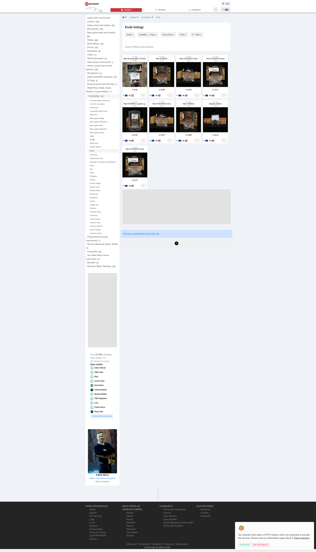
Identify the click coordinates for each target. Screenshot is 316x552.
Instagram (205, 516)
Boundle (92, 262)
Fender (129, 512)
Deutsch (132, 544)
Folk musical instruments (100, 62)
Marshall (130, 522)
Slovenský (182, 544)
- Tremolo (91, 208)
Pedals (92, 40)
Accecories (94, 251)
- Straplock (92, 197)
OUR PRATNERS (97, 535)
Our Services (95, 516)
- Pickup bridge (93, 183)
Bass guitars (95, 28)
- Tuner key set (93, 219)
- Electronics (92, 143)
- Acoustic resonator (95, 104)
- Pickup (91, 180)
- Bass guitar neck (95, 125)
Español (144, 544)
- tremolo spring (94, 233)
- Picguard (92, 176)
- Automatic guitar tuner (97, 111)
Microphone (94, 73)
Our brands (132, 532)
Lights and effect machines (102, 76)
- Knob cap (92, 155)
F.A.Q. (92, 522)
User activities (170, 519)
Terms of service (97, 532)
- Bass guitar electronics (97, 121)
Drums (92, 47)
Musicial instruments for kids (102, 84)
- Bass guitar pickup (95, 132)
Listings (133, 17)
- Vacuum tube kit (94, 226)
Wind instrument (97, 58)
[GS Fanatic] (123, 17)
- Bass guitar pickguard (97, 129)
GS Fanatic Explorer (173, 525)
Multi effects (95, 43)
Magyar (169, 544)
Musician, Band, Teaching (101, 266)
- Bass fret (92, 114)
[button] (225, 9)
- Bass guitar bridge (95, 118)
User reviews (170, 516)
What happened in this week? (178, 522)
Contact (93, 538)
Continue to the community (101, 416)
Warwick (130, 529)
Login (227, 4)
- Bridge (91, 139)
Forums (167, 512)
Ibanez (129, 519)
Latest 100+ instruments (98, 17)
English (156, 544)
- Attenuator (92, 107)
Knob (158, 17)
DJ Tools (92, 80)
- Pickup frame (93, 190)
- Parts (90, 172)
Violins (91, 54)
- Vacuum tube (93, 222)
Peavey (130, 525)
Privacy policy (96, 529)
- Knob (90, 151)
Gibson (129, 516)
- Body (90, 136)
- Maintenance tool (95, 158)
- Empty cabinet (94, 146)
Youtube (204, 512)
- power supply (94, 229)
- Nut (90, 169)
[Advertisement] (102, 310)
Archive (130, 535)
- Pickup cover (93, 187)
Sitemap (93, 525)
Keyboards (93, 51)
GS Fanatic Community (174, 509)
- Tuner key (92, 215)
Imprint (92, 512)
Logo (91, 519)
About (92, 509)
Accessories (96, 96)
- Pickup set (92, 194)
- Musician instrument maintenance (101, 162)
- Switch (91, 201)
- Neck (90, 165)
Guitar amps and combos (101, 25)
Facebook (205, 509)
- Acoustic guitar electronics (98, 100)
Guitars (93, 21)
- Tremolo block (94, 212)
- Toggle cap (92, 205)
